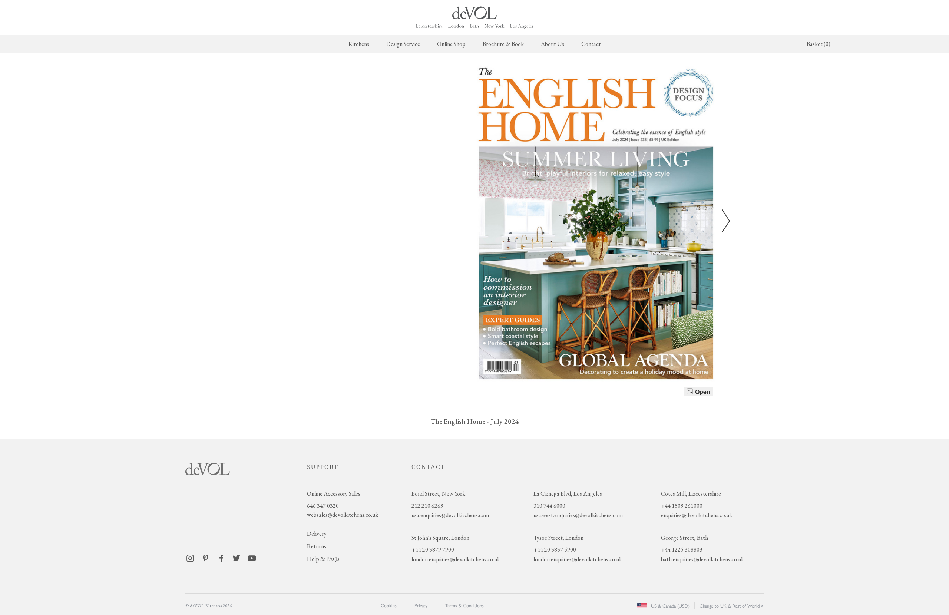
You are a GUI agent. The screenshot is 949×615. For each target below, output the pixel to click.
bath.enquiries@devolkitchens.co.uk (702, 559)
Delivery (317, 534)
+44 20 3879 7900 (432, 549)
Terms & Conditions (464, 605)
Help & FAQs (323, 559)
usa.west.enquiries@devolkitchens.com (578, 515)
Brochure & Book (503, 44)
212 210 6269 (427, 506)
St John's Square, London (440, 538)
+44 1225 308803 (681, 549)
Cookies (389, 605)
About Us (552, 44)
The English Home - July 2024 (474, 421)
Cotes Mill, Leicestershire (691, 493)
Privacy (420, 605)
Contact (591, 44)
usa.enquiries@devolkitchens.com (450, 515)
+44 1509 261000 (681, 506)
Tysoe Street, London (558, 538)
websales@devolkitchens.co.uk (342, 515)
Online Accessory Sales (333, 493)
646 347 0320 (323, 506)
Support (322, 467)
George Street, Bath (684, 538)
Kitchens (358, 44)
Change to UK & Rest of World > (732, 605)
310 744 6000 (549, 506)
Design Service (403, 44)
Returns (316, 546)
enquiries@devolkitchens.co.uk (696, 515)
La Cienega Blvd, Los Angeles (567, 493)
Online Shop (451, 44)
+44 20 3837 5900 (554, 549)
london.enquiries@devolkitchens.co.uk (455, 559)
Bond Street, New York (438, 493)
